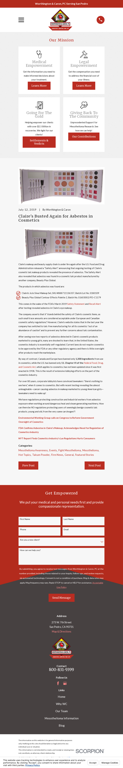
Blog (61, 725)
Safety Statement (76, 303)
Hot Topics (24, 454)
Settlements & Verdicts (39, 142)
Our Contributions (84, 136)
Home (61, 696)
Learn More (39, 85)
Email (66, 529)
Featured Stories (84, 454)
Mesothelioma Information (62, 718)
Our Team (61, 711)
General (69, 454)
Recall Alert (95, 303)
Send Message (61, 597)
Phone (23, 529)
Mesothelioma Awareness (33, 450)
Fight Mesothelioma (69, 450)
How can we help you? (30, 550)
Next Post (94, 465)
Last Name (69, 519)
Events (53, 450)
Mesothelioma (90, 450)
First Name (25, 519)
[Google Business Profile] (65, 683)
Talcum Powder (41, 454)
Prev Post (28, 465)
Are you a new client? (30, 540)
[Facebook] (58, 683)
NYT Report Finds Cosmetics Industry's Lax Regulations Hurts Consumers (56, 438)
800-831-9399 (61, 669)
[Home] (60, 19)
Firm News (57, 454)
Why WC (61, 704)
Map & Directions (61, 631)
